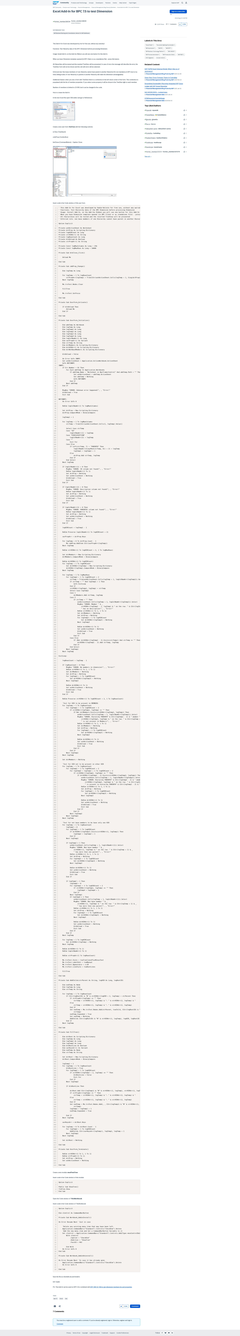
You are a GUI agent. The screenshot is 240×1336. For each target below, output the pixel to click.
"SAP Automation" (150, 48)
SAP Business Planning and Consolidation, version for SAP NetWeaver (72, 33)
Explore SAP (175, 3)
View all (147, 156)
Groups (91, 3)
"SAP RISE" (180, 54)
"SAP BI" (160, 48)
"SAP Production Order (168, 54)
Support (112, 1333)
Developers (99, 3)
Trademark (104, 1333)
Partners (108, 3)
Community (64, 2)
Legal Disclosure (95, 1333)
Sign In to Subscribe (178, 11)
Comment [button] (135, 1306)
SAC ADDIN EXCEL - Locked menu (156, 92)
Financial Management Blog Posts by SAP (160, 74)
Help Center (123, 3)
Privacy (69, 1333)
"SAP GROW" (171, 51)
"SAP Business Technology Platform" (155, 51)
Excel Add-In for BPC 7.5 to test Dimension (82, 11)
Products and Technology (79, 3)
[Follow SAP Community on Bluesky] (165, 1333)
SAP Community (57, 7)
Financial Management (84, 7)
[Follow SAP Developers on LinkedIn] (172, 1333)
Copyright (85, 1333)
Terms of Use (76, 1333)
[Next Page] (167, 59)
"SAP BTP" (168, 48)
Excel (61, 1298)
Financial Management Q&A (155, 94)
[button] (179, 24)
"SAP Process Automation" (152, 54)
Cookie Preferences (123, 1333)
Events (115, 3)
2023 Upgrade (149, 57)
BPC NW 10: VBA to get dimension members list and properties (111, 1287)
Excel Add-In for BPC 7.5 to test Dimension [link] (128, 7)
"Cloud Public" (149, 45)
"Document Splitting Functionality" (165, 45)
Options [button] (171, 15)
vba (66, 1298)
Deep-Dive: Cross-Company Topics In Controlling (161, 77)
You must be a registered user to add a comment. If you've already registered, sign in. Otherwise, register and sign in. (94, 1320)
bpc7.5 (55, 1298)
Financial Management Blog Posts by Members (104, 7)
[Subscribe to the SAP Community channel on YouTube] (169, 1333)
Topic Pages (132, 3)
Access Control (160, 57)
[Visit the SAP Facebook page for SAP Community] (162, 1333)
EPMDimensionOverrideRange (155, 98)
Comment (60, 1324)
